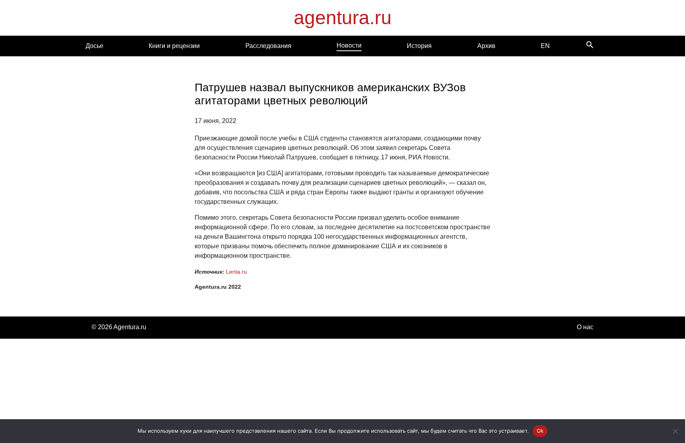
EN (545, 45)
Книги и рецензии (174, 45)
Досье (94, 45)
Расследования (268, 45)
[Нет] (675, 431)
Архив (486, 45)
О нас (585, 327)
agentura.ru (343, 17)
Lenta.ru (236, 271)
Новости (349, 45)
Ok (540, 431)
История (419, 45)
